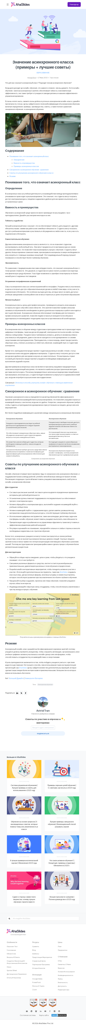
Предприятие (62, 950)
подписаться (43, 733)
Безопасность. (63, 982)
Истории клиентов (38, 968)
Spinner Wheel (12, 970)
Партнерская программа (41, 964)
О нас (60, 961)
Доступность (62, 986)
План (60, 946)
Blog (34, 950)
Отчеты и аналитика (14, 978)
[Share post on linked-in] (17, 693)
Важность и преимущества (24, 163)
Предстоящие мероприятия (42, 957)
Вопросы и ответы (13, 957)
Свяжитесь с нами (64, 964)
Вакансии (61, 968)
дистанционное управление (17, 974)
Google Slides (37, 979)
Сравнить (35, 946)
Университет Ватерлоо (34, 678)
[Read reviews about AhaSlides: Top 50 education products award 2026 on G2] (43, 1003)
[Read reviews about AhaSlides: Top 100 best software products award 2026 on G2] (33, 1003)
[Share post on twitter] (21, 693)
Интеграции (37, 975)
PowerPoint (36, 982)
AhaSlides (64, 572)
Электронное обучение (45, 684)
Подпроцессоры (63, 990)
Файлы (60, 979)
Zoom (34, 990)
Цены (60, 942)
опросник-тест (12, 946)
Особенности (12, 942)
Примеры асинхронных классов (26, 166)
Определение (19, 160)
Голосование (11, 950)
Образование (43, 73)
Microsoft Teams (38, 986)
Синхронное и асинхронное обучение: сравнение (29, 170)
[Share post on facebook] (25, 693)
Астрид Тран (31, 78)
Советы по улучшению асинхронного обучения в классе (31, 173)
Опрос (9, 967)
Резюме (12, 176)
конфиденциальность (65, 975)
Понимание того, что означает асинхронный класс (29, 156)
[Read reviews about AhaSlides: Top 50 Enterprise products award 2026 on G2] (52, 1003)
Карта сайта (44, 1015)
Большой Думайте (16, 678)
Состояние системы (28, 1015)
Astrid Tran (43, 710)
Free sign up (74, 4)
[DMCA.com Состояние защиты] (59, 1015)
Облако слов (11, 954)
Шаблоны (35, 954)
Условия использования (66, 971)
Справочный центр (39, 961)
